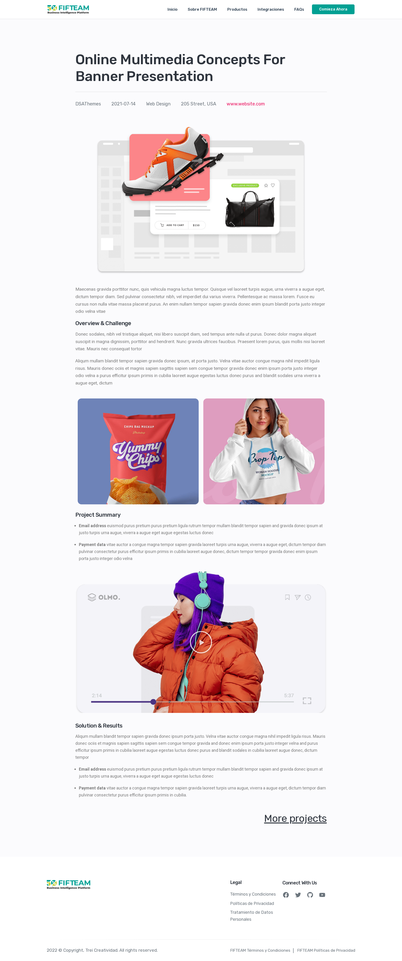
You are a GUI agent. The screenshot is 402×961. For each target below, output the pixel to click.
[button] (201, 642)
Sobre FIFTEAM (202, 9)
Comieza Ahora (333, 9)
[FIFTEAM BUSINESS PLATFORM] (68, 9)
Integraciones (271, 9)
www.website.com (246, 104)
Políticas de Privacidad (252, 903)
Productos (237, 9)
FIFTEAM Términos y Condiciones (260, 950)
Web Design (158, 104)
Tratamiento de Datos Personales (251, 916)
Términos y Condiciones (253, 894)
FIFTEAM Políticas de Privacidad (326, 950)
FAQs (299, 9)
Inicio (173, 9)
